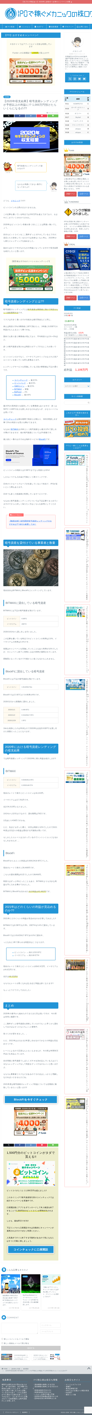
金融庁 (68, 1386)
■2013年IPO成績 (70, 363)
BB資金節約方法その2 (43, 1392)
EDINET (69, 1392)
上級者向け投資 (15, 1369)
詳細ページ (70, 194)
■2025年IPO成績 (70, 339)
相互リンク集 (71, 1395)
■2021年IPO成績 (70, 347)
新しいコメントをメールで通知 (16, 1339)
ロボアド (40, 27)
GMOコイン (19, 386)
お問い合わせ (83, 27)
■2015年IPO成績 (70, 359)
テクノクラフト (78, 125)
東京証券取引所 (72, 1388)
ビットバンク (20, 383)
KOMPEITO (78, 104)
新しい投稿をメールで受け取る (16, 1343)
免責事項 (24, 1412)
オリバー (78, 113)
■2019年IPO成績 (70, 351)
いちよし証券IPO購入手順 (44, 1394)
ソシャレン (25, 27)
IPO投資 (11, 27)
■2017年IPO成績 (70, 355)
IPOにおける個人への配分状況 (77, 1390)
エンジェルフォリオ (73, 1384)
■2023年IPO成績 (70, 343)
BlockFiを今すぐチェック (31, 1099)
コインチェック (21, 380)
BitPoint (18, 392)
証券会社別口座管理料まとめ (45, 1398)
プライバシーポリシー (12, 1412)
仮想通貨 (54, 27)
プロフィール (69, 27)
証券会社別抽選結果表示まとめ (46, 1396)
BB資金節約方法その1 (43, 1390)
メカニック (15, 201)
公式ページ (84, 194)
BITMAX (18, 389)
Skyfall (78, 117)
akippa (78, 129)
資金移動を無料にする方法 (45, 1384)
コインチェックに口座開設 (31, 1249)
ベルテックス (78, 121)
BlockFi (17, 395)
